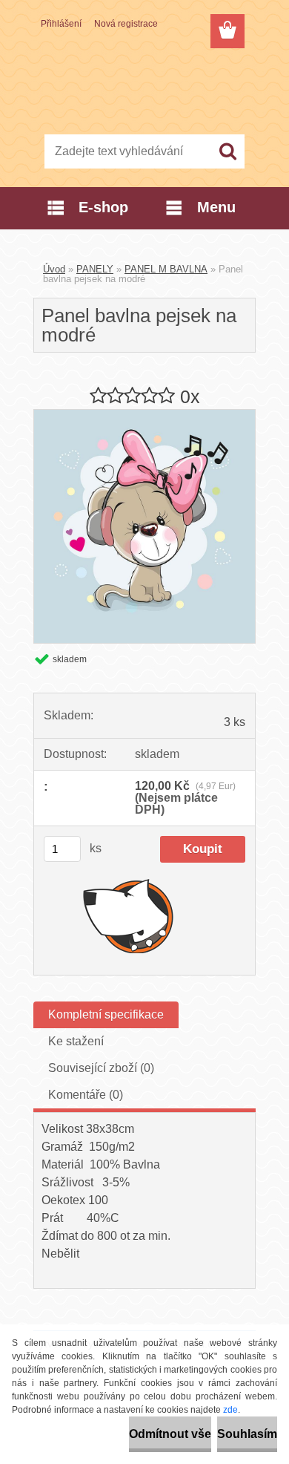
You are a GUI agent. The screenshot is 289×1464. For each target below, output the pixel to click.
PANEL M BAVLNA (165, 269)
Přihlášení (61, 24)
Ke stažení (76, 1041)
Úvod (54, 269)
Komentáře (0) (85, 1094)
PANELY (94, 269)
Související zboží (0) (101, 1068)
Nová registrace (126, 24)
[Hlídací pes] (128, 915)
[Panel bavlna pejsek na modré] (144, 415)
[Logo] (144, 87)
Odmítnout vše (170, 1434)
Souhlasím (247, 1434)
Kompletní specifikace (106, 1014)
